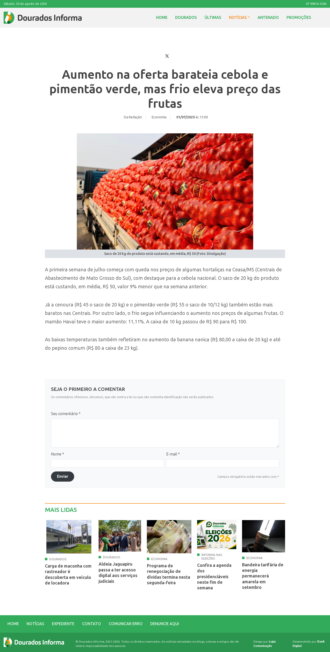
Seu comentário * (65, 413)
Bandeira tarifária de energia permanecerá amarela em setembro (262, 576)
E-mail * (173, 454)
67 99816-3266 (316, 4)
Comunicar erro (126, 624)
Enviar (62, 476)
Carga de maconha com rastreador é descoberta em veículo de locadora (68, 574)
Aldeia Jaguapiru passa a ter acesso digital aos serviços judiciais (118, 572)
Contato (91, 624)
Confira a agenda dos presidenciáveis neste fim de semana (214, 577)
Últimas (213, 17)
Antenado (268, 17)
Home (161, 17)
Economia (159, 117)
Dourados (186, 17)
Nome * (57, 454)
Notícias (238, 17)
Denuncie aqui (164, 624)
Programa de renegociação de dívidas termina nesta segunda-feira (168, 574)
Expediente (63, 624)
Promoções (299, 17)
